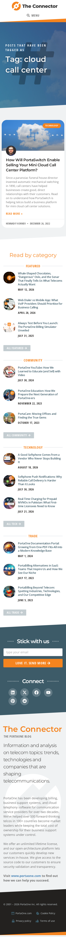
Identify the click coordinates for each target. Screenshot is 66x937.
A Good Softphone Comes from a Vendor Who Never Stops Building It (39, 458)
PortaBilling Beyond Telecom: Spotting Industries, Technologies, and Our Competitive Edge (39, 591)
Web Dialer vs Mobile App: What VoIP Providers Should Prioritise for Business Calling (40, 303)
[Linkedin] (12, 692)
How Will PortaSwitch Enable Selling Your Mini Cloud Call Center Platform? (33, 165)
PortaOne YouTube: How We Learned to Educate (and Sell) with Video (39, 371)
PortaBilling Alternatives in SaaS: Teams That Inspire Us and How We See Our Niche (40, 569)
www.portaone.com (26, 876)
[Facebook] (36, 692)
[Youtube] (48, 692)
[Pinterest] (12, 701)
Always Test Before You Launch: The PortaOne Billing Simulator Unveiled (38, 326)
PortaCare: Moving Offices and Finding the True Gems (37, 415)
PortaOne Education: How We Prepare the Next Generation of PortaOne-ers (38, 394)
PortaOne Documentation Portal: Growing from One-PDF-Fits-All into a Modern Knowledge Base (40, 546)
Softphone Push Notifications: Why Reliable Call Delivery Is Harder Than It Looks (40, 480)
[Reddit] (24, 701)
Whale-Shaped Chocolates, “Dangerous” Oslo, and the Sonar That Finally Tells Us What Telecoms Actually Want (40, 279)
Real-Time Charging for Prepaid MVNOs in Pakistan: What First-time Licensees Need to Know (37, 502)
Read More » (14, 214)
